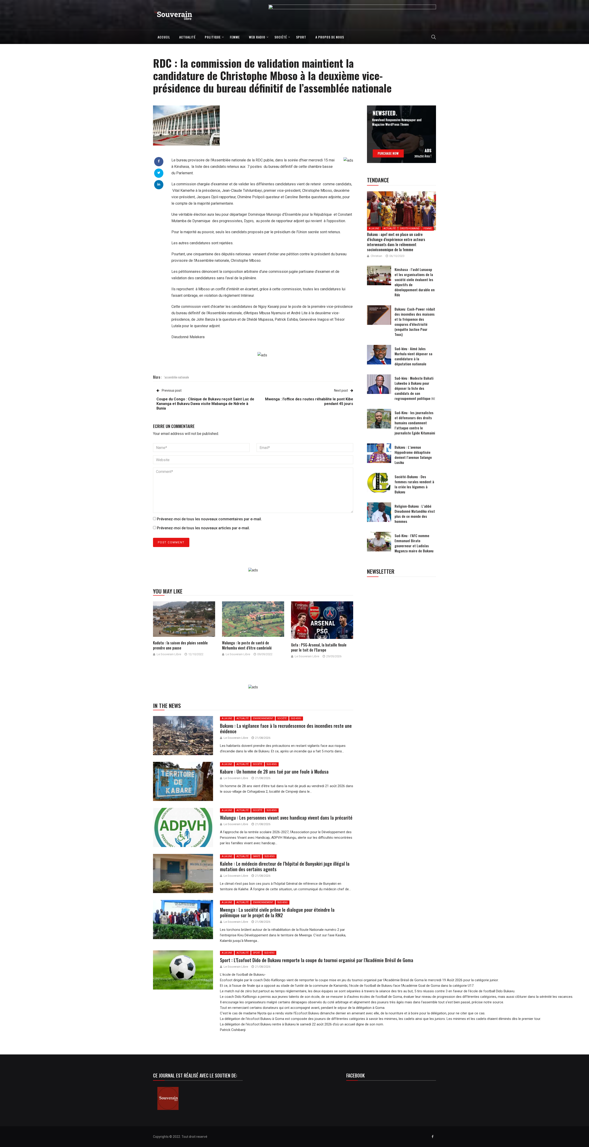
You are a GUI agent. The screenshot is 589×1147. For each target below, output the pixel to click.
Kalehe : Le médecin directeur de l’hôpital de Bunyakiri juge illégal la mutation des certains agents (284, 866)
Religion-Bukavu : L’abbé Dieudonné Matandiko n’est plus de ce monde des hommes (415, 514)
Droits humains (409, 228)
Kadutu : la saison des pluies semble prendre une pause (180, 645)
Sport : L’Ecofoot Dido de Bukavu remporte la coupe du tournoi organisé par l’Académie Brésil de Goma (317, 960)
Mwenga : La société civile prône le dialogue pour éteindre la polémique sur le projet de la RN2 (277, 912)
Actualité (187, 37)
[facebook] (159, 161)
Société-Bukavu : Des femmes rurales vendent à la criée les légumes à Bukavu (414, 484)
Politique (213, 37)
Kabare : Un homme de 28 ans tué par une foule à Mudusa (274, 771)
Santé (256, 856)
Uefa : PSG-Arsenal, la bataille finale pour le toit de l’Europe (318, 647)
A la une (227, 718)
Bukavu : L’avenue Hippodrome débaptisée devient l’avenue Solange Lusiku (413, 455)
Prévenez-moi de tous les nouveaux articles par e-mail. (203, 528)
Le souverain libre (169, 654)
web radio (257, 37)
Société (280, 37)
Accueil (164, 37)
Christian (376, 256)
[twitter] (158, 172)
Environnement (263, 718)
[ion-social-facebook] (432, 1136)
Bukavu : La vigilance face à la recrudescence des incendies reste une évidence (286, 728)
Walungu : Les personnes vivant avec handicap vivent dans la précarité (286, 817)
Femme (235, 37)
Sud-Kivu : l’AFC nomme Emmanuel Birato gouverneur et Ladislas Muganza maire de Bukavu (414, 543)
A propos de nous (329, 37)
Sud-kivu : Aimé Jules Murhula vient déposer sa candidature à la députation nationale (413, 356)
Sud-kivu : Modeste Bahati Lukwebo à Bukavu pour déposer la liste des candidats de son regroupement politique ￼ (415, 388)
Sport (301, 37)
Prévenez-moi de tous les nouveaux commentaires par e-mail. (209, 519)
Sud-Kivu (296, 718)
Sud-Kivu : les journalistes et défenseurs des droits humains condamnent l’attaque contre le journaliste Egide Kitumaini (415, 422)
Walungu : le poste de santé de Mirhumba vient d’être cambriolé (247, 645)
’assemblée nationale (176, 377)
